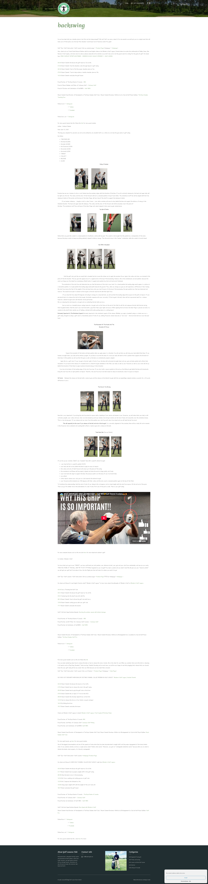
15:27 (59, 706)
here (85, 552)
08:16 (59, 599)
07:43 (59, 72)
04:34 (59, 69)
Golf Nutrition (132, 865)
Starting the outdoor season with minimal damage (92, 612)
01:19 (59, 772)
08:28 (59, 775)
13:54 (59, 602)
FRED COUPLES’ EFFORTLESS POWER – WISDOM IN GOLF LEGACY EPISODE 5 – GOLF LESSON (86, 56)
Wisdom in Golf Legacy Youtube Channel (125, 677)
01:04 (59, 66)
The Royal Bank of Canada (91, 794)
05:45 (59, 690)
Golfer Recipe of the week (134, 867)
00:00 (59, 62)
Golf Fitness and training (134, 859)
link (82, 123)
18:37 (59, 788)
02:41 (59, 596)
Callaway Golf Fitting (88, 722)
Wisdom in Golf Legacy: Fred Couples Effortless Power (97, 713)
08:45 (59, 697)
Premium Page (100, 48)
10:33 (59, 700)
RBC (85, 82)
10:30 (59, 778)
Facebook (72, 110)
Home (190, 881)
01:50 (59, 687)
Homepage (114, 48)
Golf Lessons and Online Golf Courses (137, 862)
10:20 (59, 75)
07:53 (59, 693)
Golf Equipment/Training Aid (135, 857)
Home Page (113, 671)
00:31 (59, 593)
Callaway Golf (92, 85)
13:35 (59, 781)
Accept (185, 877)
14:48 (59, 784)
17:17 (59, 605)
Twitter (72, 107)
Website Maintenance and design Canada (141, 879)
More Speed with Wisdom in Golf (87, 807)
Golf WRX (87, 88)
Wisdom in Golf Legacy (137, 583)
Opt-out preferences (184, 881)
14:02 (59, 703)
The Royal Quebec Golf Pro (69, 637)
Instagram (69, 104)
